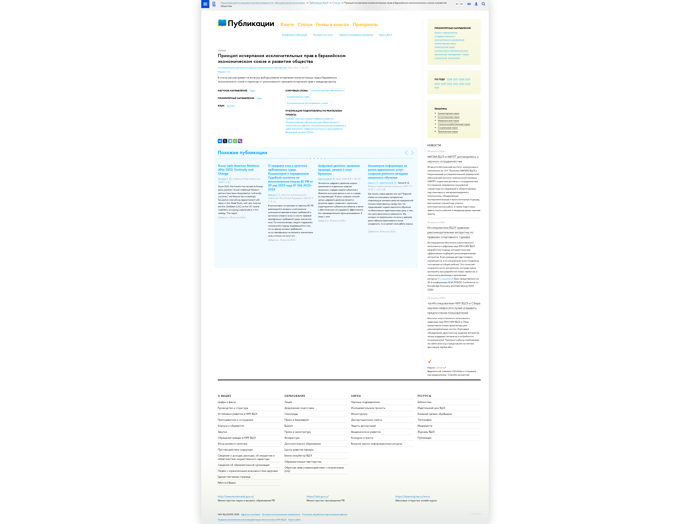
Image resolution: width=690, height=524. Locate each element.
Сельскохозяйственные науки (454, 124)
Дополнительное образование (302, 443)
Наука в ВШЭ (385, 34)
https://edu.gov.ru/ (318, 496)
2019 (468, 83)
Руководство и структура (233, 408)
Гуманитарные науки (448, 113)
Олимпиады (291, 413)
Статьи (305, 24)
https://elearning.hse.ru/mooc (412, 496)
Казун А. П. (373, 182)
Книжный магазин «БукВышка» (435, 413)
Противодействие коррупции (235, 449)
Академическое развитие (366, 431)
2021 (455, 83)
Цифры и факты (227, 402)
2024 (437, 83)
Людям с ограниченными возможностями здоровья (248, 470)
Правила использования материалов (356, 34)
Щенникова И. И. (326, 178)
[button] (307, 158)
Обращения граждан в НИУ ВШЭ (237, 437)
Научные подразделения (365, 402)
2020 (461, 83)
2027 (455, 79)
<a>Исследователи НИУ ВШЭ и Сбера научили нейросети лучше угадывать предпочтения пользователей (453, 308)
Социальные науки (448, 127)
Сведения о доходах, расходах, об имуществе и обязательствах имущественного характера (246, 457)
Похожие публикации (242, 152)
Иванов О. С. (274, 194)
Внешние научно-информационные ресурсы (376, 443)
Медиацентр (425, 425)
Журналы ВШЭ (426, 431)
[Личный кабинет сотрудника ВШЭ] (476, 4)
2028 (449, 79)
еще (436, 87)
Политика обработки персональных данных (324, 514)
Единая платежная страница (234, 476)
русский (231, 105)
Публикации (251, 23)
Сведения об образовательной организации (244, 465)
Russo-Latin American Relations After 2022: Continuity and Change (238, 170)
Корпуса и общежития (231, 425)
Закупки (222, 431)
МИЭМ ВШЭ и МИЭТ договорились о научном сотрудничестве (453, 158)
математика (440, 54)
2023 (443, 83)
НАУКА (356, 396)
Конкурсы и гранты (362, 437)
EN (461, 4)
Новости (434, 145)
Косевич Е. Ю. (225, 178)
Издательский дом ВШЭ (431, 408)
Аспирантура (292, 437)
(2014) (316, 125)
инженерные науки (444, 47)
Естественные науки (449, 116)
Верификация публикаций (294, 34)
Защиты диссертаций (363, 425)
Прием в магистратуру (297, 431)
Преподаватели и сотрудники (235, 419)
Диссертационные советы (366, 419)
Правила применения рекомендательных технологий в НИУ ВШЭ (252, 519)
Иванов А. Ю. (224, 71)
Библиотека (424, 402)
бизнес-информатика (445, 32)
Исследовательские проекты (368, 408)
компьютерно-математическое (451, 50)
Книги (287, 24)
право (466, 54)
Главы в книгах (332, 24)
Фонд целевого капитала (232, 443)
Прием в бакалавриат (296, 419)
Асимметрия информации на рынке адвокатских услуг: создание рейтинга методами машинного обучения (388, 171)
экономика (454, 57)
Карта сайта (294, 519)
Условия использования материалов (281, 514)
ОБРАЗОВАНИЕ (294, 396)
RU (457, 4)
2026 (461, 79)
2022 (449, 83)
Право (252, 90)
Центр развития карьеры (299, 449)
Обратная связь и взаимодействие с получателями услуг (314, 469)
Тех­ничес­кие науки (448, 131)
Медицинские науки (448, 120)
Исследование (445, 278)
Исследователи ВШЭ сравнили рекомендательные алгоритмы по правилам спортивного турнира (450, 232)
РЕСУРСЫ (424, 396)
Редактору (476, 513)
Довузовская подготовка (299, 408)
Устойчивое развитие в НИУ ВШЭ (237, 413)
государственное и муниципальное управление (449, 37)
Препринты (365, 24)
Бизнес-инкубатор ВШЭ (298, 455)
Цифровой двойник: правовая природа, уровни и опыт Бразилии (339, 170)
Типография (424, 419)
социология (440, 57)
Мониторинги (359, 413)
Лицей (288, 402)
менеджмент (455, 54)
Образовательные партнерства (302, 461)
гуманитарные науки (445, 43)
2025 (467, 79)
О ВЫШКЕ (224, 396)
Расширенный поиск (323, 34)
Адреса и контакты (250, 514)
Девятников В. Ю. (388, 182)
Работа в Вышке (227, 482)
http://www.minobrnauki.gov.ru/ (236, 496)
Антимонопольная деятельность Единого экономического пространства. (253, 67)
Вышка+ (288, 425)
